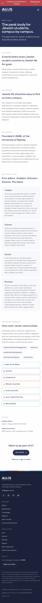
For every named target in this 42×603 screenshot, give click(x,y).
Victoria (9, 371)
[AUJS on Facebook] (3, 495)
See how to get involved (21, 459)
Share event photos (9, 550)
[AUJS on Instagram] (8, 495)
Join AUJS (19, 452)
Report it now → (35, 3)
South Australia (12, 391)
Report (4, 543)
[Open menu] (38, 10)
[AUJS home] (7, 10)
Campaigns (6, 512)
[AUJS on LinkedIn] (18, 495)
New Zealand (11, 404)
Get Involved (6, 519)
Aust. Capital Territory (14, 397)
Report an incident (9, 564)
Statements (6, 509)
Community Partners (9, 523)
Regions (5, 516)
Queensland (10, 377)
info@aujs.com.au (8, 490)
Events (4, 536)
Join (3, 533)
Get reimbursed (7, 547)
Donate (4, 540)
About (4, 505)
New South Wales (13, 364)
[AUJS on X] (13, 495)
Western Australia (13, 384)
